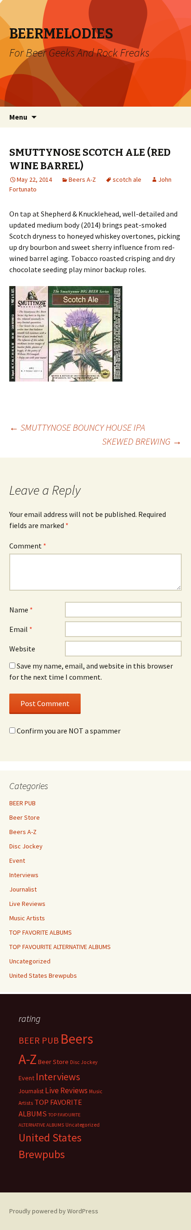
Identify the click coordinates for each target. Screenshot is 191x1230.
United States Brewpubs (43, 975)
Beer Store (24, 817)
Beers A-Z (82, 179)
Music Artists (27, 918)
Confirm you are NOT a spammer (68, 730)
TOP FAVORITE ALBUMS (40, 932)
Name (21, 609)
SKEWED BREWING (142, 441)
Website (22, 648)
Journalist (23, 889)
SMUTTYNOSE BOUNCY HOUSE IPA (77, 427)
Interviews (23, 875)
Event (17, 860)
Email (20, 629)
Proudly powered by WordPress (53, 1211)
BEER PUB (22, 803)
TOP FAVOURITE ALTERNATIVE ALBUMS (60, 947)
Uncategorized (30, 961)
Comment (27, 545)
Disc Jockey (26, 846)
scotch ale (127, 179)
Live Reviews (27, 903)
